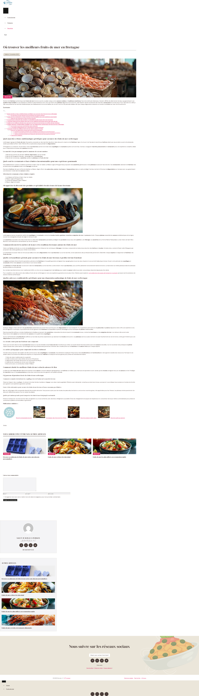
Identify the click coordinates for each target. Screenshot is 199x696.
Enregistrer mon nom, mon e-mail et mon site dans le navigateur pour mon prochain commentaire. (32, 497)
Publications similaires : (16, 135)
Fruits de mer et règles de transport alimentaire (17, 628)
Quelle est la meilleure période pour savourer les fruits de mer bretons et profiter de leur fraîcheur (33, 123)
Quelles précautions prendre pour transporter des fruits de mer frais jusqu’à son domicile (35, 134)
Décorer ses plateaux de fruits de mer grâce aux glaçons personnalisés (24, 579)
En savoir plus (28, 550)
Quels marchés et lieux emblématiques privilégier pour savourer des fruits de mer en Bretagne (32, 114)
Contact (68, 678)
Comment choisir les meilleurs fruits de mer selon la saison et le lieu (25, 129)
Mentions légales (128, 678)
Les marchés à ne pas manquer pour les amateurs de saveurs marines (28, 115)
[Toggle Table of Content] (4, 111)
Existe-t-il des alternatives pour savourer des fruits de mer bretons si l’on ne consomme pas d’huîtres (37, 132)
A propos (143, 678)
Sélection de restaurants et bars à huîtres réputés (23, 118)
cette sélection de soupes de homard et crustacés (103, 273)
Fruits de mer (11, 17)
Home (8, 685)
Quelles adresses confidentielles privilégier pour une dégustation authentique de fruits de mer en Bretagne (35, 124)
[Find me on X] (26, 545)
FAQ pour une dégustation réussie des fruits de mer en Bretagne (26, 130)
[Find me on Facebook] (21, 545)
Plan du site (137, 678)
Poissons (10, 23)
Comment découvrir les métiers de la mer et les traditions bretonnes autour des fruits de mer (32, 121)
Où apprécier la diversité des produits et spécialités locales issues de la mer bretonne (30, 120)
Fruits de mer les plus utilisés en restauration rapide (109, 457)
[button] (5, 35)
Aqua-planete (108, 668)
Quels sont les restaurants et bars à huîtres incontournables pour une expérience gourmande (32, 117)
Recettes (10, 28)
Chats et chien (98, 668)
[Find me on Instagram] (31, 545)
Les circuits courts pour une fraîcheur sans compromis (24, 126)
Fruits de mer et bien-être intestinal (59, 457)
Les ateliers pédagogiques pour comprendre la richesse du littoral (27, 127)
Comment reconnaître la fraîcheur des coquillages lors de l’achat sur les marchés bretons (34, 131)
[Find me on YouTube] (35, 545)
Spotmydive (90, 668)
